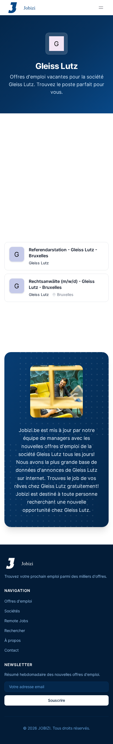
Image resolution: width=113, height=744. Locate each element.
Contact (11, 650)
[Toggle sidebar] (100, 7)
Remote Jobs (16, 620)
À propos (12, 640)
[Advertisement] (56, 172)
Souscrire (56, 700)
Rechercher (14, 630)
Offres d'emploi (18, 601)
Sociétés (12, 611)
